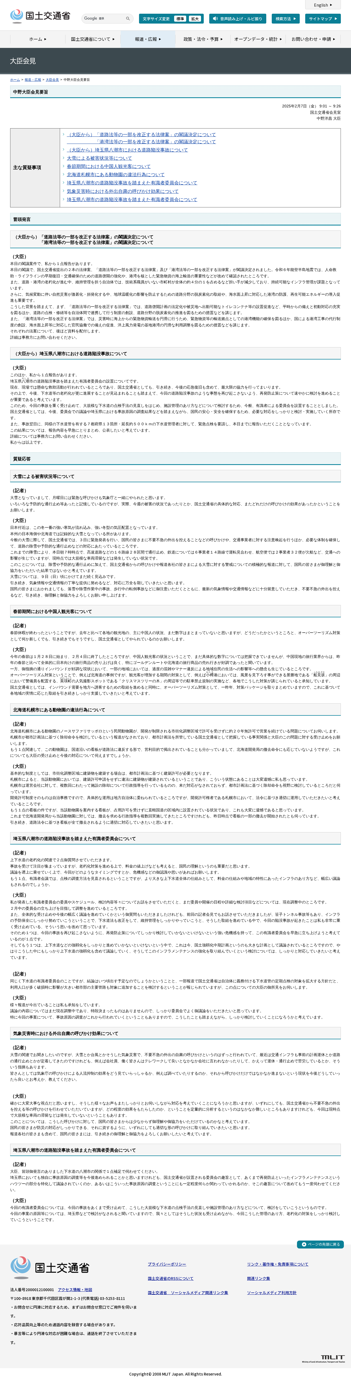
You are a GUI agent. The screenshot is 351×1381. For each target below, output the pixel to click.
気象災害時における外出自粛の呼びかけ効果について (123, 191)
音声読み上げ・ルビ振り (241, 18)
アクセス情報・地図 (75, 1289)
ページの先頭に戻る (324, 1244)
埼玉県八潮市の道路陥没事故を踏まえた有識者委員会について (132, 183)
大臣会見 (52, 80)
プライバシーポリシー (167, 1264)
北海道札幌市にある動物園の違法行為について (116, 174)
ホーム (15, 80)
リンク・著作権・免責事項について (277, 1264)
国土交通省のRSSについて (171, 1278)
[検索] (128, 18)
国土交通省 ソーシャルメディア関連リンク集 (188, 1292)
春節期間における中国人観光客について (109, 166)
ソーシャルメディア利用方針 (272, 1292)
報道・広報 (33, 80)
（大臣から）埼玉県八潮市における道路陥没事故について (127, 150)
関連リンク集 (258, 1278)
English (321, 5)
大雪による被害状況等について (99, 158)
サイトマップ (320, 18)
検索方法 (283, 18)
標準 (180, 18)
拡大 (195, 18)
